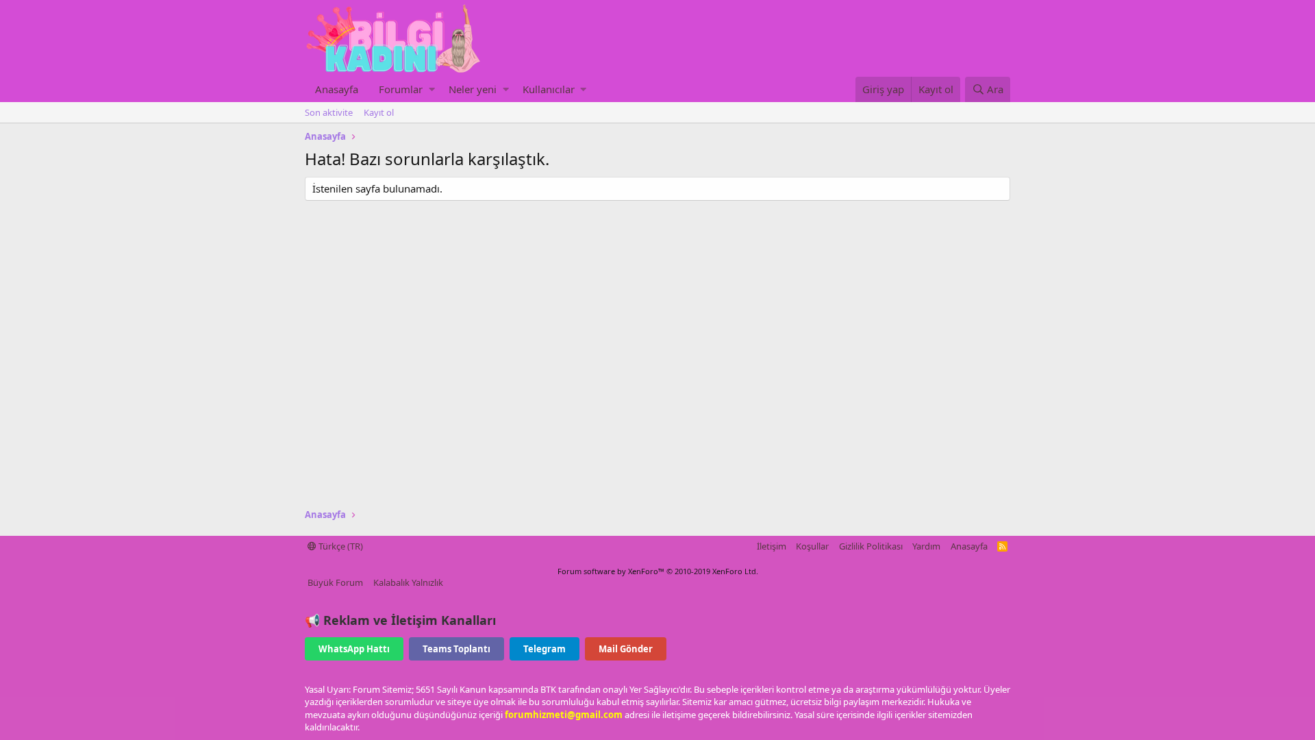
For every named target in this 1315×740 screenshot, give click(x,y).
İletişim (771, 546)
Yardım (926, 546)
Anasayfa (336, 89)
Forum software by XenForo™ (658, 571)
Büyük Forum (335, 582)
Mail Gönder (626, 649)
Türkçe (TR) (339, 546)
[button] (431, 89)
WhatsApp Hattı (354, 649)
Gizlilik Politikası (871, 546)
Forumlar (401, 89)
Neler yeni (473, 89)
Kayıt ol (379, 112)
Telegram (544, 649)
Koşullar (812, 546)
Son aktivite (329, 112)
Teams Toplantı (456, 649)
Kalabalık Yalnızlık (408, 582)
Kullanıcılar (549, 89)
